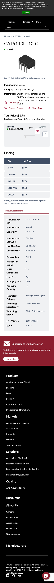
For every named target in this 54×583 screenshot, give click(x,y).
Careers (10, 511)
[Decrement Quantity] (25, 130)
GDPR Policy (21, 570)
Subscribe (11, 359)
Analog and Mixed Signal (18, 382)
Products (11, 21)
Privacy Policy (12, 567)
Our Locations (13, 533)
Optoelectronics (14, 404)
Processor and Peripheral (18, 409)
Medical (10, 439)
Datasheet (14, 102)
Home (7, 36)
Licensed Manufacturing (17, 463)
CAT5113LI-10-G (21, 36)
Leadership (11, 528)
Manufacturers (16, 545)
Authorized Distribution (17, 458)
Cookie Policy (25, 567)
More (38, 21)
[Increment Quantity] (25, 137)
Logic (8, 393)
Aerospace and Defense (17, 423)
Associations (12, 522)
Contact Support (17, 108)
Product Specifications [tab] (14, 211)
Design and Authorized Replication (22, 469)
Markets (26, 21)
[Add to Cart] (37, 131)
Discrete (10, 387)
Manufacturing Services (17, 474)
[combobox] (22, 27)
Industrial (11, 434)
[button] (46, 576)
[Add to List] (45, 134)
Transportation (13, 445)
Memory (10, 398)
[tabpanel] (26, 273)
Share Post (37, 108)
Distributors (12, 517)
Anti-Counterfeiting (15, 487)
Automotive (12, 428)
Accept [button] (26, 12)
